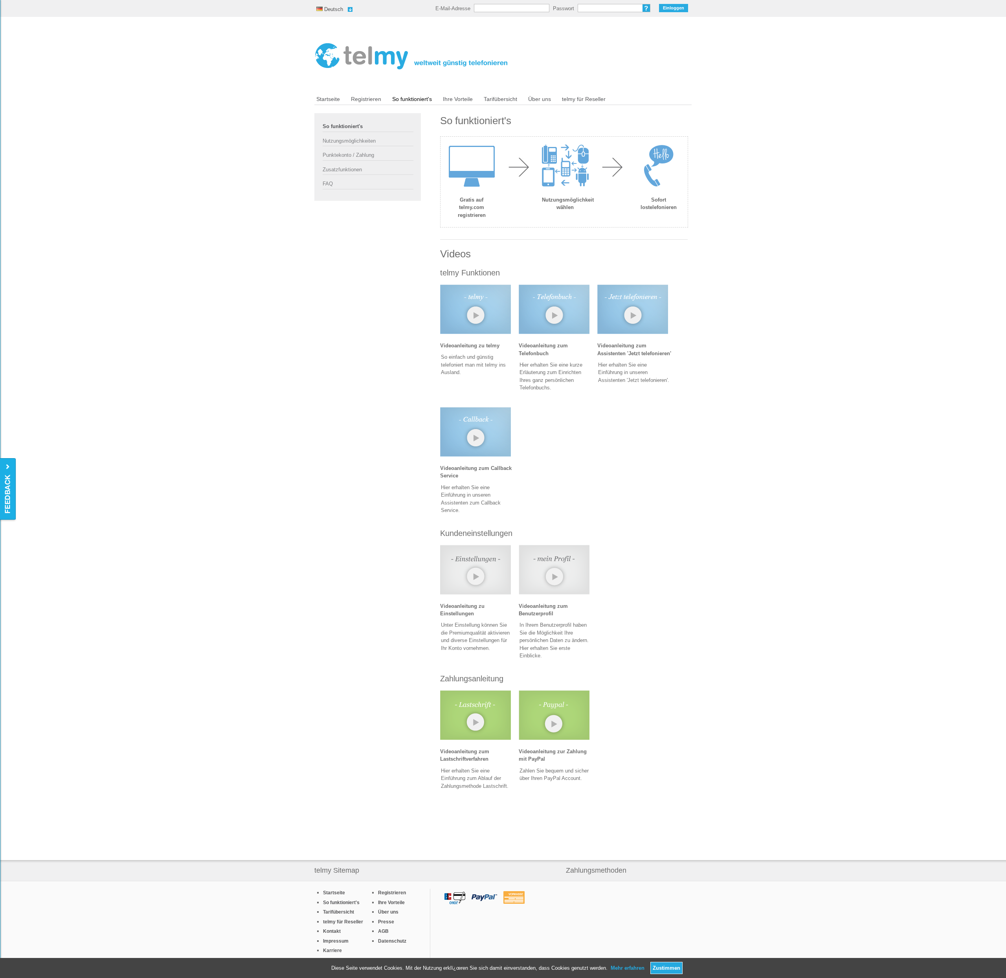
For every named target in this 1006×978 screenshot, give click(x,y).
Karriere (332, 950)
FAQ (328, 184)
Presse (386, 922)
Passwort (563, 8)
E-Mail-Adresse (452, 8)
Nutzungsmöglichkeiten (349, 141)
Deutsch (329, 9)
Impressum (336, 941)
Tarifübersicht (500, 99)
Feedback (8, 489)
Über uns (539, 99)
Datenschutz (392, 941)
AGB (383, 931)
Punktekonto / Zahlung (348, 155)
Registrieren (366, 99)
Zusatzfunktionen (342, 169)
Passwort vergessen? (646, 8)
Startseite (328, 99)
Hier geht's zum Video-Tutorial (475, 311)
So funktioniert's (412, 99)
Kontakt (332, 931)
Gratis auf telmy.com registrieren (472, 207)
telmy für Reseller (584, 99)
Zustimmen (666, 968)
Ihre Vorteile (458, 99)
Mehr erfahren (627, 968)
